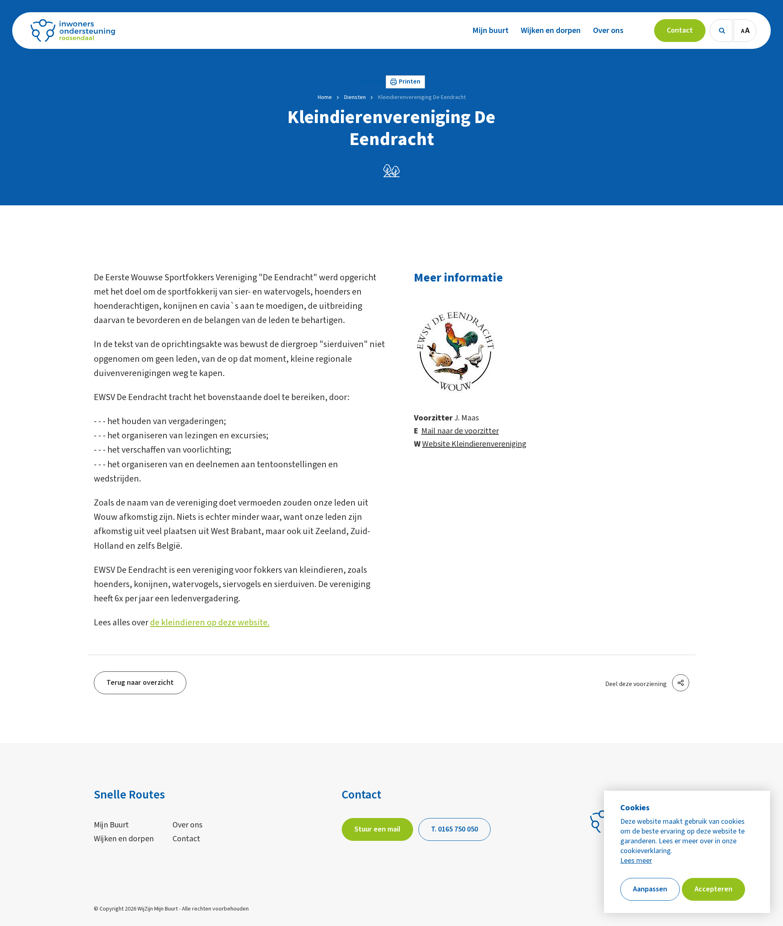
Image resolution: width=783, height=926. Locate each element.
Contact (186, 839)
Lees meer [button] (636, 861)
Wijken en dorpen (124, 839)
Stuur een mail (377, 829)
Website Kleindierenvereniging (474, 444)
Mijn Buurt (111, 825)
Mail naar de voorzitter (460, 431)
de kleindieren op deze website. (210, 622)
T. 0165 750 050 (454, 829)
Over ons (187, 825)
